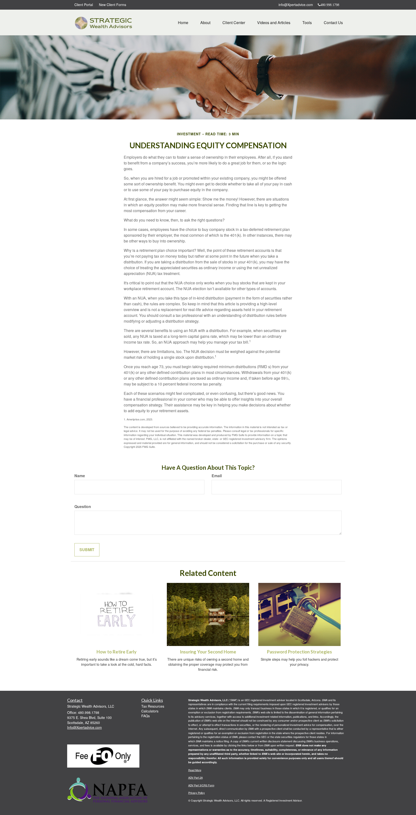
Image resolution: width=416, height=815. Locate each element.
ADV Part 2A (195, 777)
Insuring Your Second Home (208, 651)
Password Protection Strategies (299, 651)
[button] (205, 23)
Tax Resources (152, 706)
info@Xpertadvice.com (296, 4)
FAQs (145, 715)
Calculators (149, 711)
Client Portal (83, 4)
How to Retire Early (116, 651)
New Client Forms (112, 4)
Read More (194, 770)
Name (79, 475)
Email (217, 475)
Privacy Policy (196, 793)
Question (82, 506)
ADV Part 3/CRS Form (201, 785)
